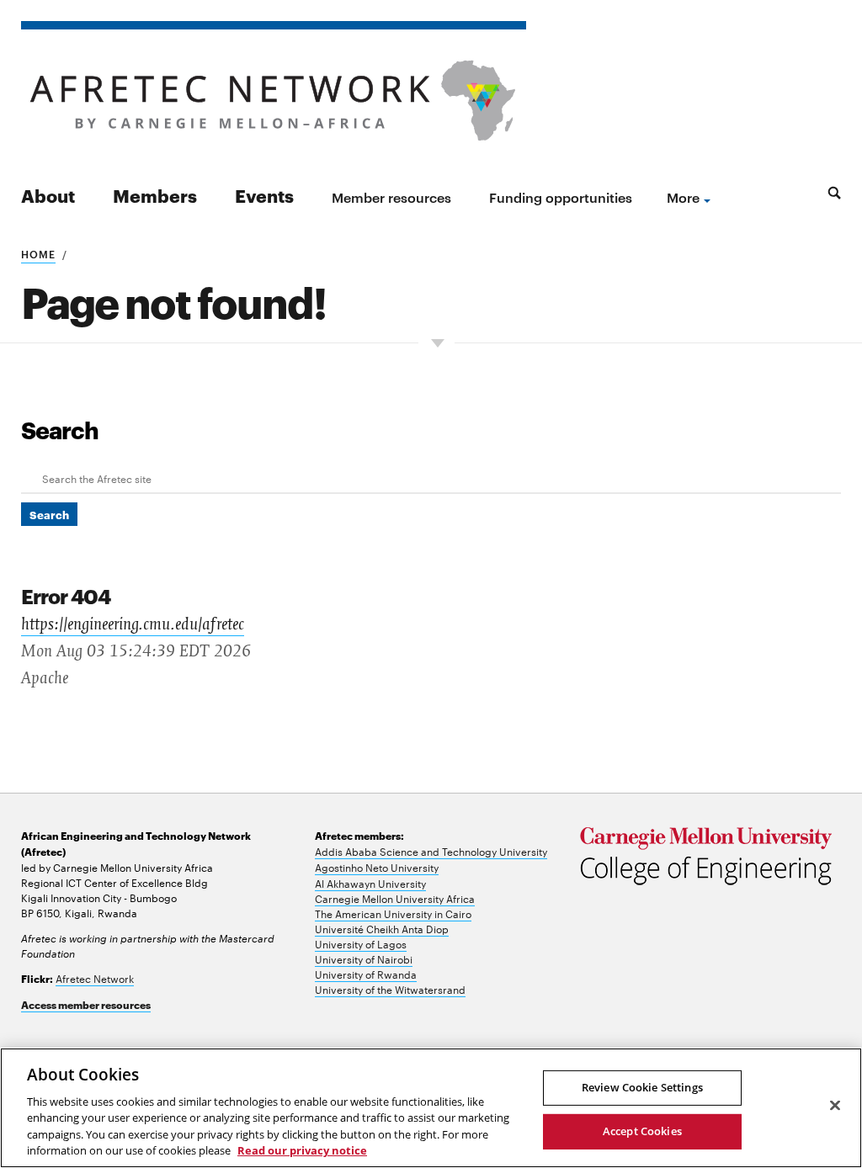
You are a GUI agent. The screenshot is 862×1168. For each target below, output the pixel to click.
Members (155, 195)
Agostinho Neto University (377, 866)
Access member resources (86, 1004)
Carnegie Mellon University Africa (395, 897)
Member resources (391, 197)
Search (59, 429)
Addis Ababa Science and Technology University (431, 850)
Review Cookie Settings (642, 1087)
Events (264, 195)
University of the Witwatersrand (390, 988)
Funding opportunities (560, 197)
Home (38, 253)
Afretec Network (95, 977)
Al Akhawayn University (370, 882)
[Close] (835, 1105)
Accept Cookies (642, 1131)
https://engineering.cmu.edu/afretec (132, 624)
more (683, 197)
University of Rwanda (366, 973)
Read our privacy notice (302, 1150)
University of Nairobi (363, 958)
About (48, 195)
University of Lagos (361, 943)
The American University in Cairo (393, 913)
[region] (431, 1108)
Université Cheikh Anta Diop (382, 928)
